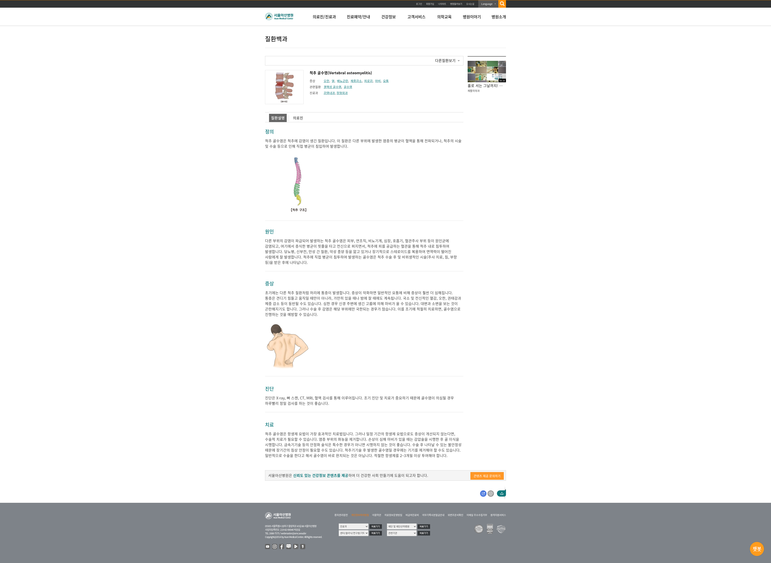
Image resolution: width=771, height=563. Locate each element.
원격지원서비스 (498, 515)
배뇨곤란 (342, 81)
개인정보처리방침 (360, 515)
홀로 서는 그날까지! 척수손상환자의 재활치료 (487, 85)
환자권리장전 (341, 515)
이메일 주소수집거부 (477, 515)
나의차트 (442, 4)
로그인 (419, 4)
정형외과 (342, 93)
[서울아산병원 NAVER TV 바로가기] (296, 547)
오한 (326, 81)
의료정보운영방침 (393, 515)
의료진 (298, 118)
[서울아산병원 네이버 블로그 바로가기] (289, 547)
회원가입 (430, 4)
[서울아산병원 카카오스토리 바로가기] (303, 547)
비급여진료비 (412, 515)
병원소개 (499, 17)
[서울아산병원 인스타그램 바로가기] (275, 547)
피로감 (368, 81)
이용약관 (376, 515)
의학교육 (444, 17)
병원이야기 (472, 17)
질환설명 (278, 118)
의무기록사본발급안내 (433, 515)
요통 (386, 81)
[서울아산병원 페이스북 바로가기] (282, 547)
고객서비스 (416, 17)
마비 (378, 81)
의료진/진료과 (324, 17)
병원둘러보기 (456, 4)
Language (487, 4)
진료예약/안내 (358, 17)
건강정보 (388, 17)
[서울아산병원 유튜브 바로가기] (268, 547)
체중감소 (356, 81)
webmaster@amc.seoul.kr (293, 533)
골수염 (348, 87)
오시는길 (470, 4)
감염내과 (329, 93)
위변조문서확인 (455, 515)
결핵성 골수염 (332, 87)
